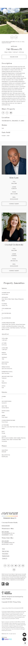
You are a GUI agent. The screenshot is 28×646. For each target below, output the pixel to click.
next (16, 37)
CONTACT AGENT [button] (14, 204)
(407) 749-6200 (5, 531)
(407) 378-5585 (5, 541)
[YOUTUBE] (15, 565)
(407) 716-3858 (14, 193)
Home (3, 548)
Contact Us (4, 558)
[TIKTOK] (19, 565)
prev (12, 37)
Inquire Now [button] (14, 57)
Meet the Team (5, 551)
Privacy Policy (17, 602)
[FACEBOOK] (5, 565)
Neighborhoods (5, 556)
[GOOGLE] (23, 565)
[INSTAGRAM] (8, 565)
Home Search (5, 553)
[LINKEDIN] (12, 565)
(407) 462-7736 (14, 260)
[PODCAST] (14, 569)
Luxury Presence (6, 599)
